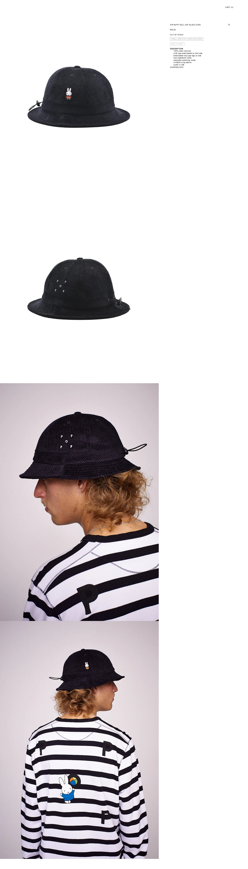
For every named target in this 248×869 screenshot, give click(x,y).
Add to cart (177, 44)
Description (176, 49)
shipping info (176, 67)
